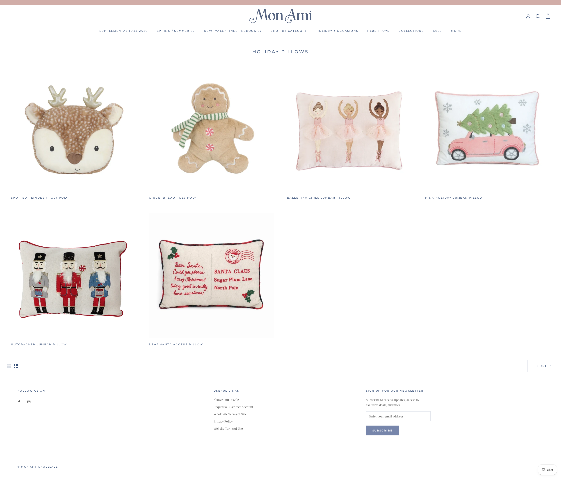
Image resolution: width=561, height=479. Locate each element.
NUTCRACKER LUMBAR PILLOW (39, 344)
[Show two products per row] (9, 366)
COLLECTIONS (411, 30)
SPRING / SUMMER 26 (176, 30)
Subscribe (382, 430)
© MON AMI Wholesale (38, 466)
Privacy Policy (223, 421)
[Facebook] (19, 401)
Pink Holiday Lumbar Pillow (454, 197)
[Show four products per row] (16, 366)
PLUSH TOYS (378, 30)
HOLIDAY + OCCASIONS (337, 30)
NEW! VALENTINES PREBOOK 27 (233, 30)
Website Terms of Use (228, 428)
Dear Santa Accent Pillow (176, 344)
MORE (456, 30)
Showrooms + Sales (227, 400)
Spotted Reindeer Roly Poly (39, 197)
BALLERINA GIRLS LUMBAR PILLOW (319, 197)
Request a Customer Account (233, 407)
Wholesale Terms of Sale (230, 414)
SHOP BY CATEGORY (289, 30)
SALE (437, 30)
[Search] (538, 16)
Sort (543, 366)
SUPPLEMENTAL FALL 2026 (123, 30)
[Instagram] (28, 401)
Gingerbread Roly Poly (172, 197)
